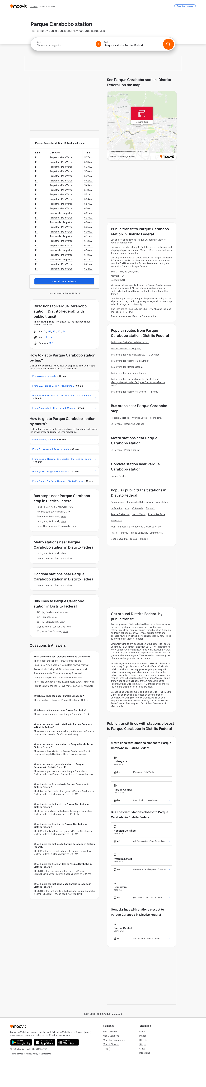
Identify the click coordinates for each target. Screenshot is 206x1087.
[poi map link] (142, 126)
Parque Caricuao (138, 533)
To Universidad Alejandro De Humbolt (130, 361)
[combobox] (65, 45)
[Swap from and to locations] (98, 44)
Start (39, 42)
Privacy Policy (32, 1054)
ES (106, 1049)
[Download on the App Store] (44, 1042)
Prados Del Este (156, 514)
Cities (142, 1048)
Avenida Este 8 (139, 418)
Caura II (144, 539)
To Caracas (153, 354)
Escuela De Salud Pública (140, 502)
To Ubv (154, 391)
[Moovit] (18, 6)
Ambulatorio (162, 502)
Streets (143, 1040)
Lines (142, 1031)
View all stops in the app (64, 281)
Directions (144, 1053)
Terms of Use (16, 1054)
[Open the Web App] (68, 1042)
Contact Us (46, 1054)
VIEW (71, 507)
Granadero (155, 418)
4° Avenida (137, 508)
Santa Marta (138, 514)
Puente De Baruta (120, 514)
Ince (127, 508)
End (106, 42)
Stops (142, 1044)
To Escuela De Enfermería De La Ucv (130, 342)
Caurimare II (156, 533)
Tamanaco (116, 520)
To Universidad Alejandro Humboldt (129, 391)
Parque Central (132, 450)
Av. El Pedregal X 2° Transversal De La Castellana (136, 526)
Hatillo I (114, 533)
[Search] (168, 44)
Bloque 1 (150, 508)
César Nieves (118, 502)
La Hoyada (116, 424)
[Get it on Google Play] (21, 1042)
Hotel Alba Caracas (134, 424)
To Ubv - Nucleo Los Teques (125, 348)
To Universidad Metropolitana (126, 367)
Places (142, 1036)
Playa (124, 533)
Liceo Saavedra (119, 539)
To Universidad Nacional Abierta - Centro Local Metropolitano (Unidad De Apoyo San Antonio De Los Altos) (138, 382)
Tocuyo (134, 539)
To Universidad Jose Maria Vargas (128, 373)
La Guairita (116, 508)
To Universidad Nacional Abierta (127, 354)
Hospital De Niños (120, 418)
